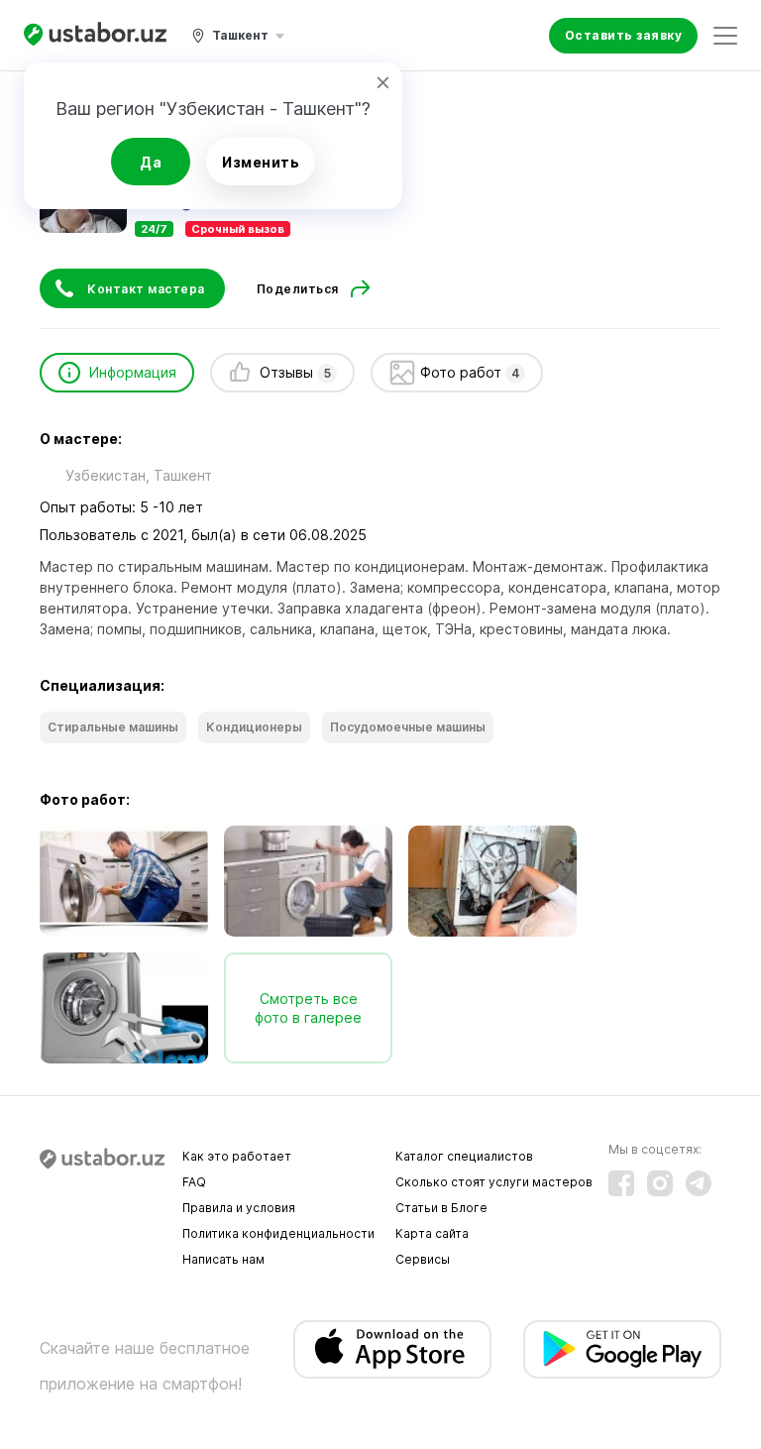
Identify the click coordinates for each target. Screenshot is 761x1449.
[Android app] (622, 1349)
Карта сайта (432, 1233)
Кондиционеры (254, 727)
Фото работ (470, 372)
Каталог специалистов (464, 1156)
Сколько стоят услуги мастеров (494, 1181)
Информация (132, 372)
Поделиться (298, 288)
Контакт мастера (146, 288)
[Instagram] (660, 1183)
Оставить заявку (624, 35)
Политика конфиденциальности (278, 1233)
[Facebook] (621, 1183)
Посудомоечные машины (408, 727)
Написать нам (223, 1259)
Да (151, 162)
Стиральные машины (113, 727)
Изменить (260, 162)
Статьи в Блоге (441, 1207)
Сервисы (422, 1259)
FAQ (194, 1181)
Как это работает (236, 1156)
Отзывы (295, 372)
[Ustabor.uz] (95, 35)
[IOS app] (392, 1349)
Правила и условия (238, 1207)
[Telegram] (698, 1183)
